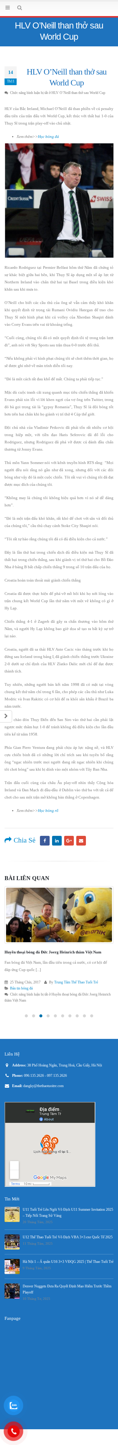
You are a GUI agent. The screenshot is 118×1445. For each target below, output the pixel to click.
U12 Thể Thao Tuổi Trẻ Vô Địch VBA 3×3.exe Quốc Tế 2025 (68, 1253)
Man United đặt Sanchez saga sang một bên (41, 968)
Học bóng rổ (48, 826)
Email (81, 857)
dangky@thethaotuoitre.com (43, 1102)
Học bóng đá (48, 152)
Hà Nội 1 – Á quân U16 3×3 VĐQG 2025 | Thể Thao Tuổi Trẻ (68, 1278)
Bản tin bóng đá (21, 1004)
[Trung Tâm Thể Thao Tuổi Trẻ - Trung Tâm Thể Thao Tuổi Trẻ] (59, 16)
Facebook (45, 857)
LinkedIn (57, 857)
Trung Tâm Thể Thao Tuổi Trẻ (75, 998)
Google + (69, 857)
